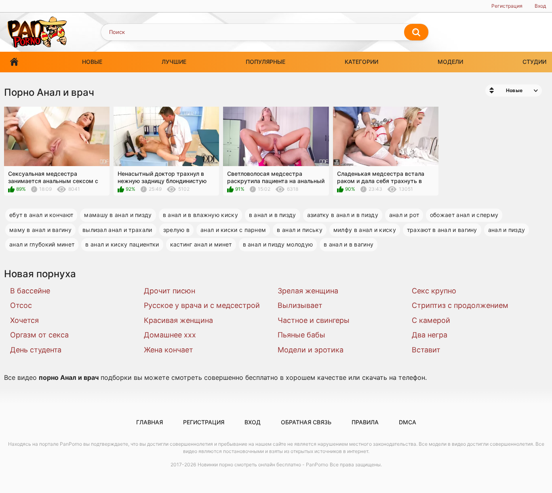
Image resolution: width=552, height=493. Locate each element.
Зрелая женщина (308, 291)
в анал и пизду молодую (278, 244)
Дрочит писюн (169, 291)
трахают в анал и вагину (442, 229)
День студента (35, 350)
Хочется (24, 320)
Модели (450, 61)
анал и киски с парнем (233, 229)
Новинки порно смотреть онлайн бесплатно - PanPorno (263, 464)
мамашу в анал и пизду (118, 214)
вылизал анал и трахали (117, 229)
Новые (92, 61)
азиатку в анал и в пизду (342, 214)
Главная (14, 62)
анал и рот (404, 214)
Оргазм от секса (39, 335)
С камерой (431, 320)
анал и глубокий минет (41, 244)
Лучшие (174, 61)
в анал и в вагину (348, 244)
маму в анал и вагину (40, 229)
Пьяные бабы (301, 335)
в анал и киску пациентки (122, 244)
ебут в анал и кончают (41, 214)
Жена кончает (168, 350)
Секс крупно (434, 291)
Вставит (426, 350)
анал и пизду (506, 229)
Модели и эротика (310, 350)
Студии (534, 61)
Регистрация (507, 6)
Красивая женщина (178, 320)
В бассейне (30, 291)
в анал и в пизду (272, 214)
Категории (361, 61)
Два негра (429, 335)
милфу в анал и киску (364, 229)
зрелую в (176, 229)
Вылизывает (300, 305)
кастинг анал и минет (201, 244)
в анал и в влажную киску (200, 214)
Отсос (21, 305)
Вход (540, 6)
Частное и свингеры (314, 320)
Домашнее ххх (170, 335)
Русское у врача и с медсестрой (202, 305)
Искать (416, 32)
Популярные (265, 61)
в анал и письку (299, 229)
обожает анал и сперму (464, 214)
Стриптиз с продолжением (460, 305)
